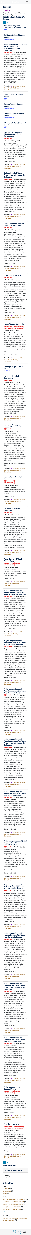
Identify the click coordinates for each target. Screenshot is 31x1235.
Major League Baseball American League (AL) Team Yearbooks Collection (15, 793)
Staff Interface (17, 1231)
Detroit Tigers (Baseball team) (12, 1209)
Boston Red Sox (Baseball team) (14, 105)
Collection (6, 1188)
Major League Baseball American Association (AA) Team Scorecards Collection (15, 592)
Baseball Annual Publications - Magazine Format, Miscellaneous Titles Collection (15, 47)
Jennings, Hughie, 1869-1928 (13, 367)
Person (5, 1193)
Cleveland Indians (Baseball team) (15, 124)
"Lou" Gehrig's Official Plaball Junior (13, 560)
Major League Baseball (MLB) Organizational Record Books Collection (15, 843)
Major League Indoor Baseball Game (12, 1088)
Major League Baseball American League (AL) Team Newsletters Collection (15, 691)
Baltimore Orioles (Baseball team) (15, 36)
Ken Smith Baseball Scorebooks (11, 377)
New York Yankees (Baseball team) (13, 1202)
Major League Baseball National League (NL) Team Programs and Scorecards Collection (14, 986)
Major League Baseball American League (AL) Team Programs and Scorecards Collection (15, 742)
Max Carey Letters (11, 1124)
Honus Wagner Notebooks (14, 324)
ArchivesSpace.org (15, 1233)
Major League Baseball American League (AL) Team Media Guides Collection (15, 642)
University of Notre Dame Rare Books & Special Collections (14, 88)
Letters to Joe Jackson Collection (13, 509)
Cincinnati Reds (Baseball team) (14, 114)
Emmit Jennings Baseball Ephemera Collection (14, 224)
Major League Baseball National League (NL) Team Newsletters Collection (14, 935)
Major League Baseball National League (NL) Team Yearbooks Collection (14, 1039)
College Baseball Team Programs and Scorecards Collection (14, 175)
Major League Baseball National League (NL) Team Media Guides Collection (14, 887)
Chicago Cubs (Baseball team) (12, 1207)
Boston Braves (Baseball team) (13, 96)
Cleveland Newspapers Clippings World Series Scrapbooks (13, 134)
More (5, 1212)
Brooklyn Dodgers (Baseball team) (13, 1204)
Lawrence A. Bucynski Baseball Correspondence (14, 426)
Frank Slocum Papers (12, 275)
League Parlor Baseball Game (13, 478)
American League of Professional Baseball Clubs (15, 27)
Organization (7, 1191)
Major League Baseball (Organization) (14, 1199)
